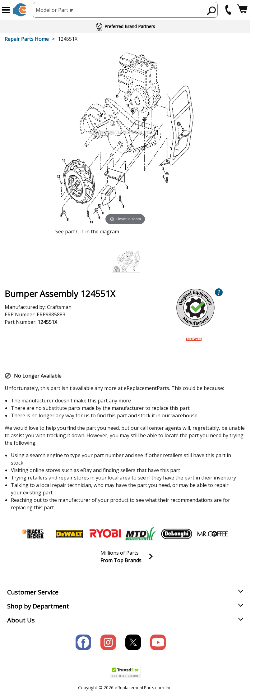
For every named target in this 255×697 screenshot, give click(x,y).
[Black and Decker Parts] (33, 534)
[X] (133, 642)
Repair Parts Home (27, 38)
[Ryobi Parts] (105, 534)
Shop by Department (38, 606)
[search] (211, 10)
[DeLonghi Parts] (176, 534)
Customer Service (32, 592)
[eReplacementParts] (19, 9)
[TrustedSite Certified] (125, 672)
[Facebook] (83, 642)
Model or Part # (54, 10)
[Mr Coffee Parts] (212, 534)
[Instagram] (108, 642)
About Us (21, 620)
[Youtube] (158, 642)
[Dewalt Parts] (69, 534)
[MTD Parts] (140, 534)
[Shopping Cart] (242, 9)
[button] (6, 10)
